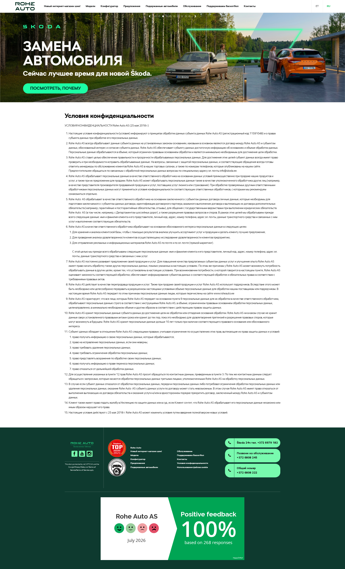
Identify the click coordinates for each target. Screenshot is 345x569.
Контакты (182, 459)
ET (317, 6)
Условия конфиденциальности (192, 463)
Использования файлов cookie (192, 467)
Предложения (137, 463)
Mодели (134, 455)
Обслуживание (184, 451)
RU (328, 6)
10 (189, 16)
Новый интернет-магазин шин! (146, 451)
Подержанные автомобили (144, 467)
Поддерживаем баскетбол (190, 455)
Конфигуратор (137, 459)
